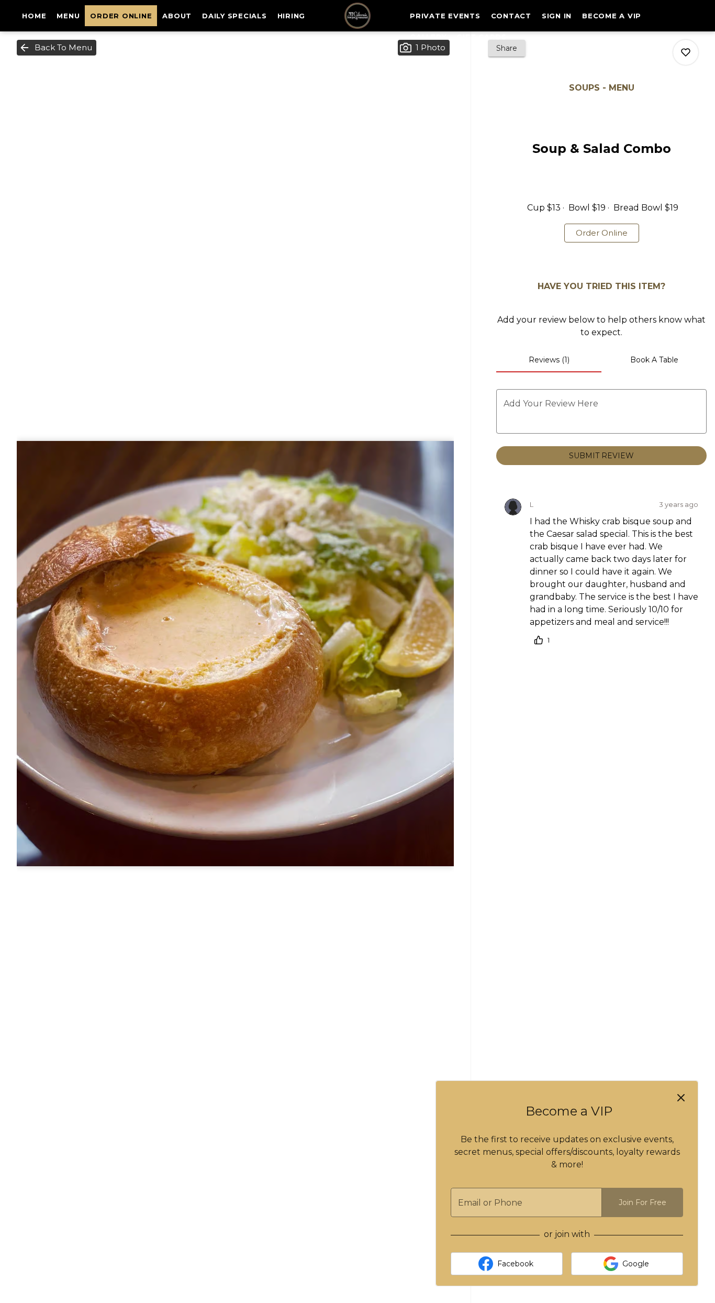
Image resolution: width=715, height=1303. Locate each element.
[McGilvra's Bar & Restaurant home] (357, 16)
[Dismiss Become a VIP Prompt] (681, 1097)
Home (34, 16)
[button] (56, 48)
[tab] (548, 359)
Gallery (428, 36)
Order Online (121, 16)
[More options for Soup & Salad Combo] (685, 52)
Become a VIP (611, 16)
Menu (68, 16)
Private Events (445, 16)
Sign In (557, 16)
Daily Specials (234, 16)
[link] (601, 233)
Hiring (291, 16)
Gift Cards (481, 36)
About (177, 16)
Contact (511, 16)
